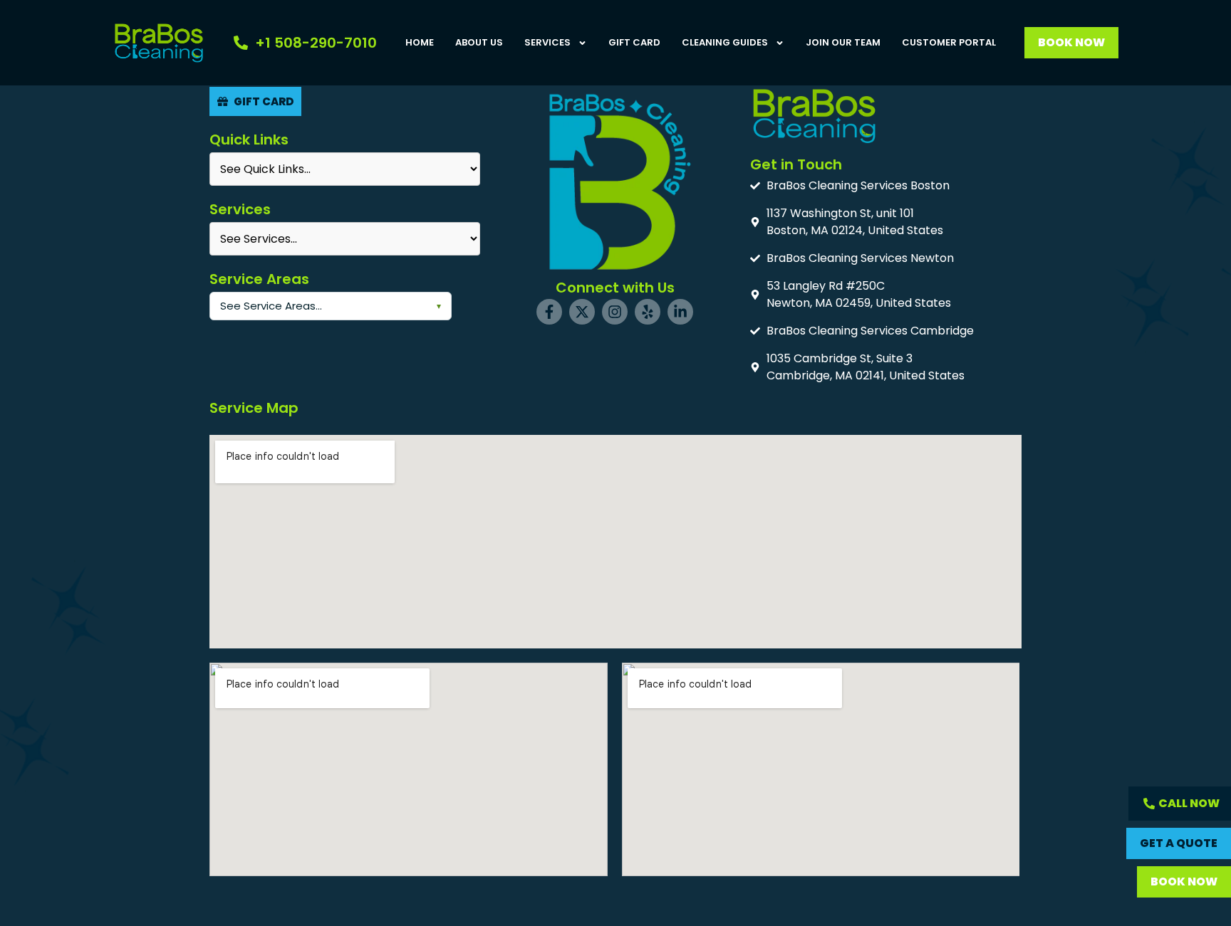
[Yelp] (647, 312)
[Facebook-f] (549, 312)
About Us (479, 42)
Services (547, 42)
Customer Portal (949, 42)
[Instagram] (615, 312)
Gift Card (634, 42)
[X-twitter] (582, 312)
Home (419, 42)
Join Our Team (843, 42)
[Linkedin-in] (680, 312)
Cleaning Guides (725, 42)
